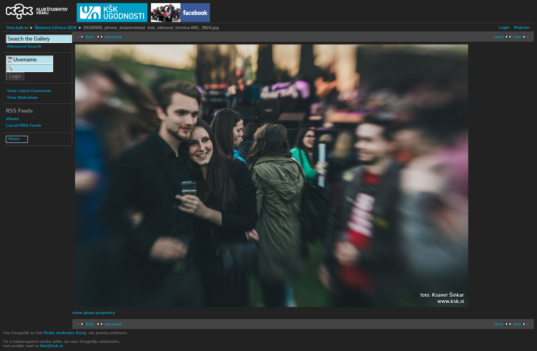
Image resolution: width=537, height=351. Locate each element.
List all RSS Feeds (23, 125)
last (516, 37)
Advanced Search (24, 46)
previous (113, 37)
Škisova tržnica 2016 (56, 27)
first (89, 37)
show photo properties (93, 312)
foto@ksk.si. (52, 346)
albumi (12, 118)
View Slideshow (22, 97)
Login (504, 27)
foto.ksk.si (17, 27)
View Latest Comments (29, 91)
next (499, 37)
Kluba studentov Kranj (65, 333)
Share (14, 139)
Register (522, 27)
